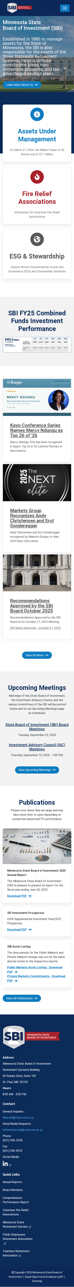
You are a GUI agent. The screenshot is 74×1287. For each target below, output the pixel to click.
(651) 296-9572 (12, 1150)
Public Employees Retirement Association (18, 1237)
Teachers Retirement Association (16, 1253)
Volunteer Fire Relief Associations (16, 1212)
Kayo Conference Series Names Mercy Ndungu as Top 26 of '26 (36, 430)
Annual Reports (12, 1182)
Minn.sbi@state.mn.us (16, 1117)
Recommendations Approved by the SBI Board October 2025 (31, 605)
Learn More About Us (19, 85)
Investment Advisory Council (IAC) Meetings (37, 747)
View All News (35, 655)
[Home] (20, 8)
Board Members (13, 1190)
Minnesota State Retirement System (15, 1224)
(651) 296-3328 (12, 1140)
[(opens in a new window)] (37, 1164)
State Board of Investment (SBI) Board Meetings (37, 726)
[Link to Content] (37, 397)
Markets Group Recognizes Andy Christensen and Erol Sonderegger (32, 518)
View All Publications (19, 998)
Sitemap (37, 1281)
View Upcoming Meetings (35, 770)
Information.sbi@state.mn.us (21, 1130)
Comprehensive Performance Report (16, 1200)
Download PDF (17, 896)
